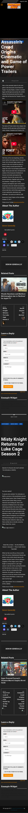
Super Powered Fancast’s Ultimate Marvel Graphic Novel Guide (13, 680)
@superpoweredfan (19, 202)
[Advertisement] (14, 24)
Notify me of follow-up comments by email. (13, 379)
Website (5, 357)
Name (5, 345)
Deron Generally (7, 80)
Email (5, 351)
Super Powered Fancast (18, 808)
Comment (6, 364)
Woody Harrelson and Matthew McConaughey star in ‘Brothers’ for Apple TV (13, 296)
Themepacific (14, 810)
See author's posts (9, 230)
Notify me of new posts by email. (14, 383)
